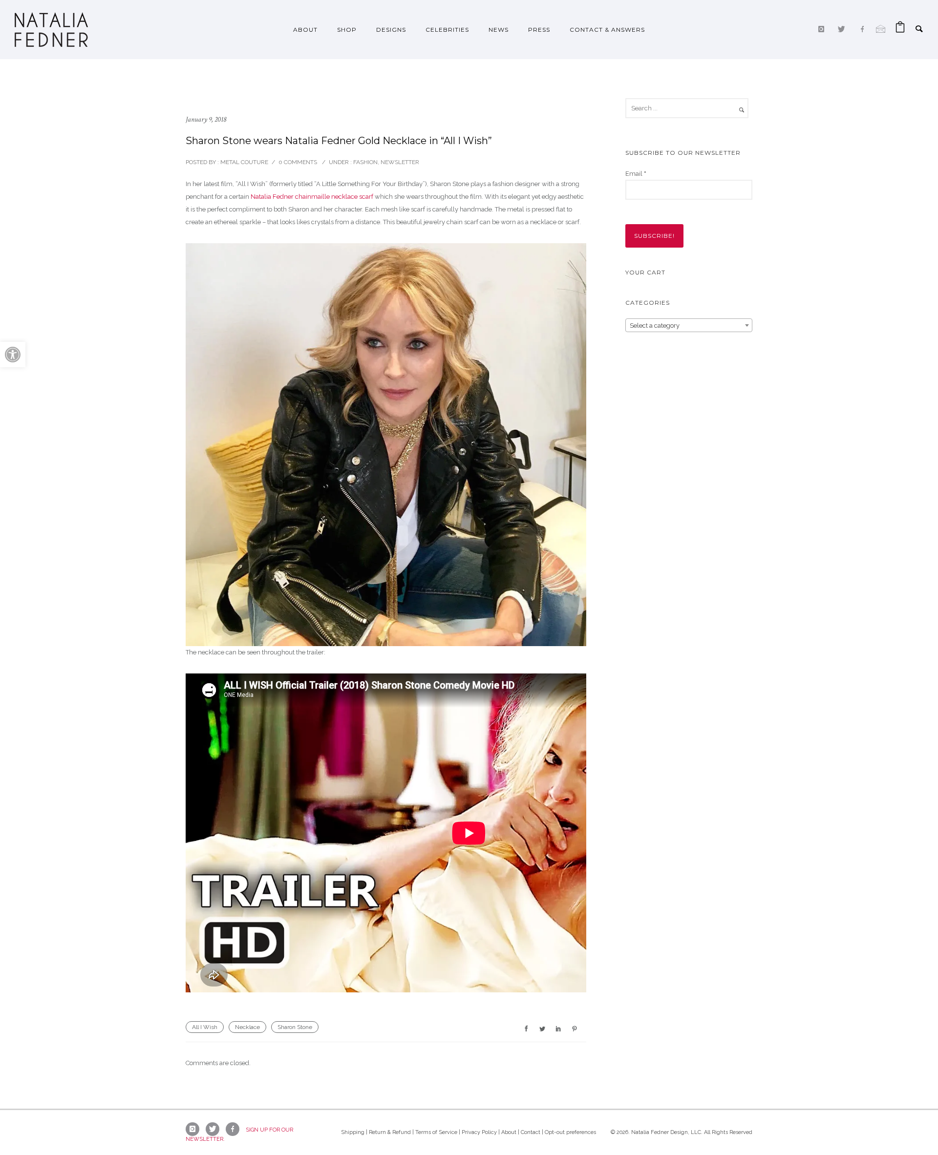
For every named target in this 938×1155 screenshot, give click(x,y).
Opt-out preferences (570, 1132)
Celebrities (447, 29)
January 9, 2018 (206, 119)
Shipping (352, 1132)
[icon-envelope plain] (881, 29)
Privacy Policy (479, 1132)
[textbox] (689, 326)
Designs (391, 29)
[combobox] (688, 325)
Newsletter (400, 162)
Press (539, 29)
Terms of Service (436, 1132)
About (305, 29)
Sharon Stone (294, 1027)
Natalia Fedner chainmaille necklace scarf (312, 196)
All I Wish (204, 1027)
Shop (347, 29)
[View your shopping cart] (900, 29)
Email (635, 173)
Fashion (365, 162)
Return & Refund (390, 1132)
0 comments (297, 162)
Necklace (247, 1027)
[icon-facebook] (864, 29)
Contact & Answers (607, 29)
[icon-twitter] (844, 29)
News (499, 29)
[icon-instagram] (823, 29)
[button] (12, 354)
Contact (530, 1132)
